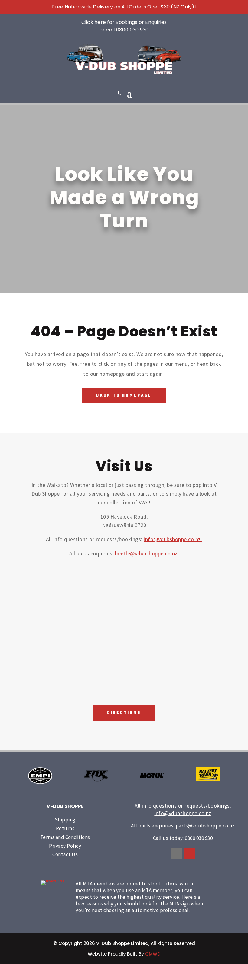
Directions (124, 713)
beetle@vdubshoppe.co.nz (147, 553)
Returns (65, 828)
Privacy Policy (65, 846)
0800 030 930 (132, 29)
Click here (93, 22)
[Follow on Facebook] (176, 853)
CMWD (153, 954)
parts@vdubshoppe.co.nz (205, 825)
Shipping (65, 819)
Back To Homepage (124, 395)
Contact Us (65, 854)
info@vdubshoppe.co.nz (173, 539)
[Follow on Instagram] (189, 853)
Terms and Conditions (65, 837)
